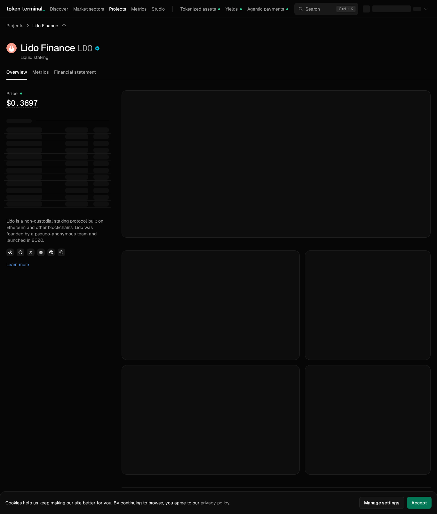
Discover (59, 9)
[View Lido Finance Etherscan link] (51, 157)
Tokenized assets (198, 9)
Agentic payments (265, 9)
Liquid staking (34, 57)
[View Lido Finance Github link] (20, 157)
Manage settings (382, 503)
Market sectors (88, 9)
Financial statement (75, 72)
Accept (419, 503)
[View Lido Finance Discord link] (41, 157)
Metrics (139, 9)
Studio (158, 9)
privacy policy (215, 503)
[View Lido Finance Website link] (61, 157)
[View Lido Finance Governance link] (10, 157)
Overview (16, 72)
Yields (232, 9)
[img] (219, 9)
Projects (117, 9)
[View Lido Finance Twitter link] (31, 157)
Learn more (17, 170)
